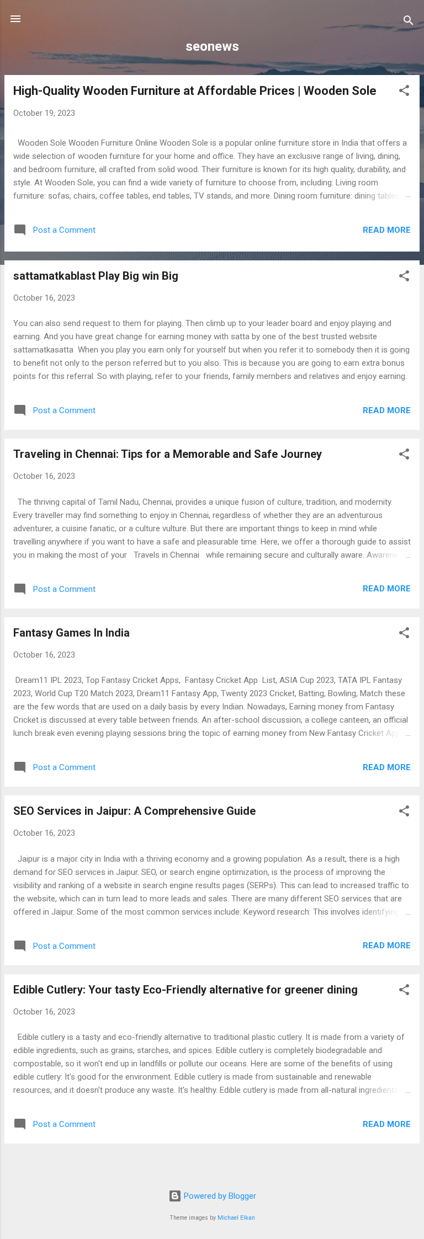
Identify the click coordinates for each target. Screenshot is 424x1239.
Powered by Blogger (219, 1196)
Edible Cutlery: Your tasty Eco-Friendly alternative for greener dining (185, 989)
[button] (404, 92)
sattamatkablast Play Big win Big (95, 275)
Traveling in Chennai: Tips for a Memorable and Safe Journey (167, 454)
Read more (387, 230)
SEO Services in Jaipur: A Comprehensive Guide (134, 811)
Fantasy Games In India (71, 632)
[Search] (408, 22)
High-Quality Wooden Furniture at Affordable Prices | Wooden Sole (195, 91)
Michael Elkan (236, 1217)
